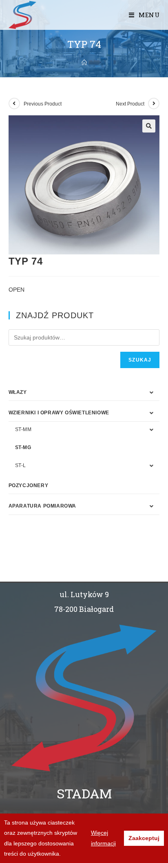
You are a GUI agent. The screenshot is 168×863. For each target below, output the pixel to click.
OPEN (16, 289)
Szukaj (139, 360)
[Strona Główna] (84, 62)
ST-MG (23, 447)
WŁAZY (18, 392)
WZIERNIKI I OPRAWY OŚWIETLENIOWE (59, 413)
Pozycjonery (29, 485)
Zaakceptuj (143, 838)
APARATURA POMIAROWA (42, 506)
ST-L (20, 465)
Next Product (130, 104)
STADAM (84, 793)
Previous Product (43, 104)
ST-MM (23, 429)
